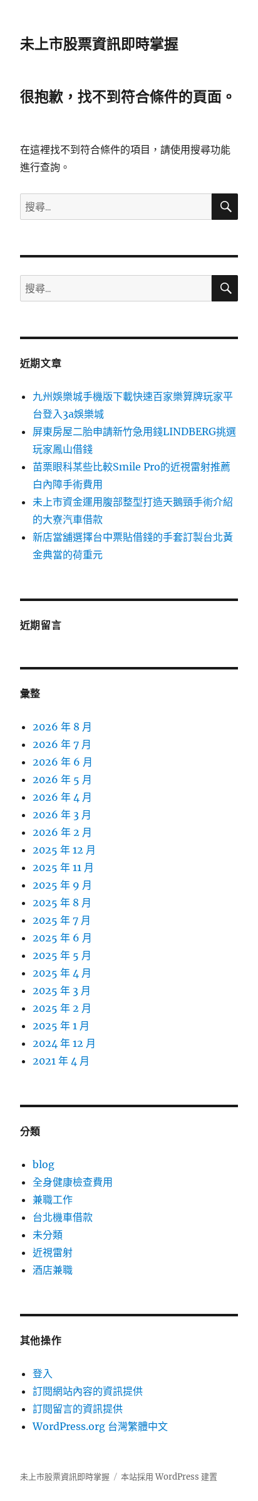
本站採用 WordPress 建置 (169, 1476)
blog (43, 1164)
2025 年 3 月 (62, 990)
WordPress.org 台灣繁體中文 (100, 1426)
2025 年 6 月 (62, 937)
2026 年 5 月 (62, 779)
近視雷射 (53, 1252)
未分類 (48, 1234)
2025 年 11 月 (63, 867)
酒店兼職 (53, 1270)
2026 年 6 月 (63, 762)
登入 (43, 1373)
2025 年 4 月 (62, 973)
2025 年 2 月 (62, 1008)
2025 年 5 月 (62, 955)
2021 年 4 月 (61, 1060)
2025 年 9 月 (62, 885)
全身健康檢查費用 (73, 1182)
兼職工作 (53, 1199)
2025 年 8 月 (62, 902)
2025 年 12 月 (64, 849)
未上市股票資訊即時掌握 (99, 44)
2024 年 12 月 (64, 1043)
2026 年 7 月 (62, 744)
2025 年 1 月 (61, 1025)
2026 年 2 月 (62, 832)
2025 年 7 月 (62, 920)
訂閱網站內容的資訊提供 (88, 1391)
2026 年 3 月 (62, 814)
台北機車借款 (63, 1217)
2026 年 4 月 (62, 797)
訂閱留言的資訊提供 (78, 1408)
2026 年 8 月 (62, 726)
